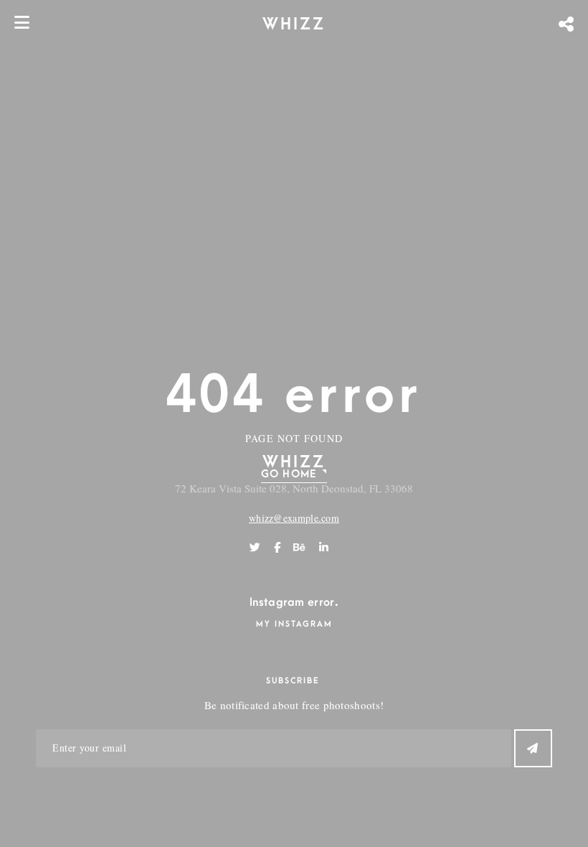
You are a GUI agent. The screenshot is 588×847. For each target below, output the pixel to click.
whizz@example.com (294, 518)
